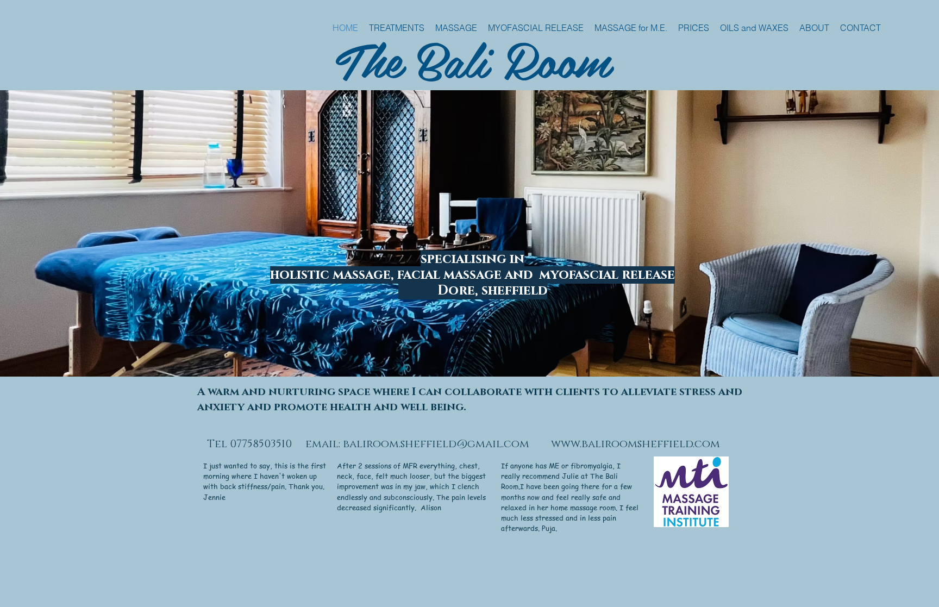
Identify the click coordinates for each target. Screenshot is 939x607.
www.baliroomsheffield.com (635, 444)
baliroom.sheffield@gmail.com (436, 444)
